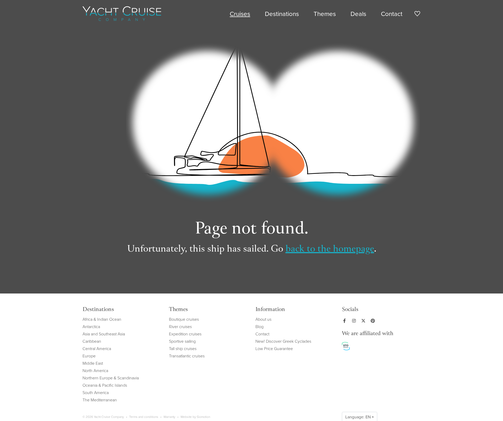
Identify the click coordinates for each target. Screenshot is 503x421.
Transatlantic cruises (187, 356)
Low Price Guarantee (274, 348)
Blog (259, 326)
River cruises (180, 326)
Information (270, 310)
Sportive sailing (182, 341)
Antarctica (91, 326)
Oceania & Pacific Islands (105, 385)
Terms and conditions (143, 416)
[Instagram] (355, 321)
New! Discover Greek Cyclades (283, 341)
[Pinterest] (374, 321)
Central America (97, 348)
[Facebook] (345, 321)
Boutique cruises (184, 319)
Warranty (169, 416)
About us (263, 319)
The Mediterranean (100, 400)
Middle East (93, 363)
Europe (89, 356)
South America (96, 392)
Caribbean (92, 341)
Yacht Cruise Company (122, 13)
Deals (358, 13)
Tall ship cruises (182, 348)
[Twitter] (364, 321)
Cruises (240, 13)
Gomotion (203, 416)
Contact (391, 13)
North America (95, 370)
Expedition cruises (185, 334)
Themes (325, 13)
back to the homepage (330, 249)
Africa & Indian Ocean (102, 319)
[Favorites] (417, 15)
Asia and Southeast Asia (104, 334)
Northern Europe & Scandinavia (111, 378)
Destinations (282, 13)
